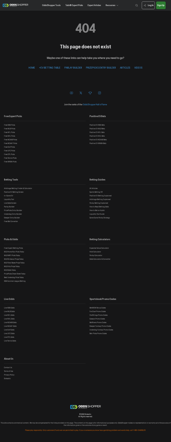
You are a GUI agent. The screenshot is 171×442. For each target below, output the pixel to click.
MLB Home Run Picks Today (14, 252)
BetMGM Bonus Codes (98, 308)
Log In (150, 5)
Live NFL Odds (9, 315)
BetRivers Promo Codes (98, 322)
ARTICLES (125, 67)
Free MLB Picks (9, 128)
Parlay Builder (9, 206)
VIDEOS (138, 67)
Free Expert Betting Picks (13, 248)
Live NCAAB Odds (10, 322)
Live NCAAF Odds (10, 326)
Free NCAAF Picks (10, 143)
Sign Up (160, 5)
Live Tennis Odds (10, 341)
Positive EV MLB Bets (97, 128)
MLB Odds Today (10, 270)
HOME (32, 67)
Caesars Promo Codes (97, 319)
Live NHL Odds (9, 319)
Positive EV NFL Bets (97, 132)
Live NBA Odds (9, 308)
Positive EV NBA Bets (97, 125)
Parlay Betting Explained (99, 203)
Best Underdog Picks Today (14, 277)
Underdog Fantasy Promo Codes (101, 330)
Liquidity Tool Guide (97, 214)
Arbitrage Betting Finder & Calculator (18, 188)
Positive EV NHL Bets (97, 136)
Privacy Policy (9, 375)
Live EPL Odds (9, 337)
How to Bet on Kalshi (97, 210)
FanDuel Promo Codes (98, 311)
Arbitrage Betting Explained (100, 199)
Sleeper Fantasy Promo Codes (100, 326)
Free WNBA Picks (10, 161)
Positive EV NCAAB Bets (98, 139)
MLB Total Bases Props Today (14, 263)
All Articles (94, 188)
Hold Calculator (95, 252)
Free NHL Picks (9, 136)
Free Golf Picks (9, 147)
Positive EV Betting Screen (14, 192)
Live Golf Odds (9, 330)
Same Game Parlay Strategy (100, 217)
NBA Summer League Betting (15, 281)
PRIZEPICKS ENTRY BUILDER (101, 67)
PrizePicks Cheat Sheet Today (14, 274)
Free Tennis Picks (10, 158)
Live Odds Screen (10, 203)
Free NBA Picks (9, 125)
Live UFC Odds (9, 333)
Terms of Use (8, 371)
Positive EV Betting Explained (101, 195)
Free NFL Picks (9, 132)
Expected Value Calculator (99, 248)
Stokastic (7, 378)
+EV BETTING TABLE (49, 67)
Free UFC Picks (9, 150)
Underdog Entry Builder (13, 214)
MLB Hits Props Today (12, 266)
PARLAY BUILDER (73, 67)
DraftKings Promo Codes (99, 315)
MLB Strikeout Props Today (14, 259)
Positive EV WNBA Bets (98, 143)
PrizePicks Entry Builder (13, 210)
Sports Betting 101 (96, 192)
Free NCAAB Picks (10, 139)
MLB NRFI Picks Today (12, 255)
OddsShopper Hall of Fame (95, 104)
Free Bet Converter (11, 221)
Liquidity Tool (9, 199)
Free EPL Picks (9, 154)
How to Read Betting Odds (99, 206)
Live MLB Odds (9, 311)
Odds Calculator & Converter (100, 259)
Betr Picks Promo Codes (98, 333)
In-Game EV (8, 195)
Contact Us (8, 367)
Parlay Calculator (96, 255)
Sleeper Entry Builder (12, 217)
